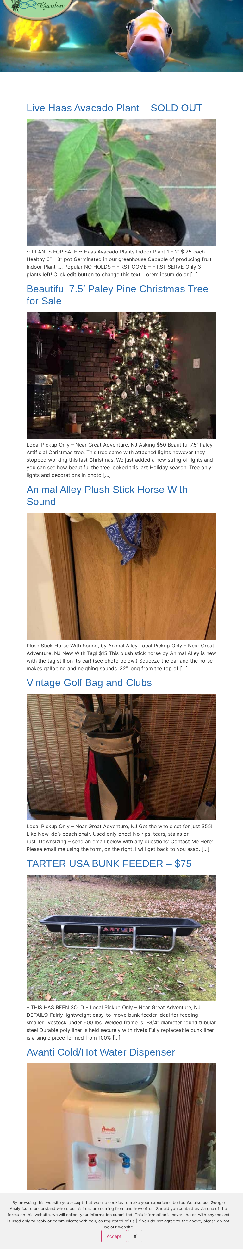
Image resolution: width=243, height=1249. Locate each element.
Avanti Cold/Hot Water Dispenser (101, 1052)
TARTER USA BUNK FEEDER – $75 (109, 863)
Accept (114, 1236)
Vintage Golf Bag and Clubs (89, 682)
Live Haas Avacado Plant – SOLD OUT (114, 108)
